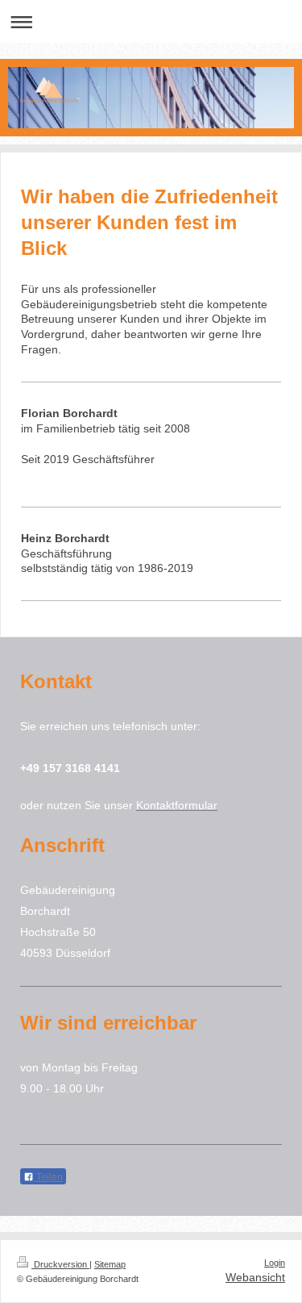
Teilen (48, 1177)
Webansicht (255, 1277)
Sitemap (110, 1264)
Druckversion (60, 1264)
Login (274, 1263)
